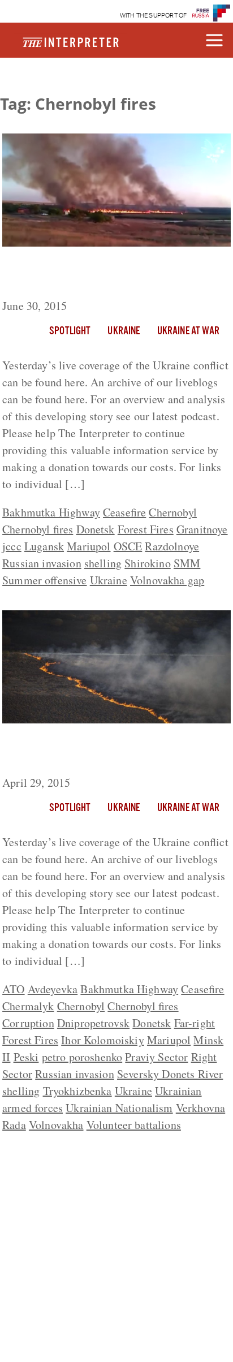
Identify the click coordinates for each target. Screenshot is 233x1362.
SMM (187, 563)
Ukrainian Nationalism (119, 1107)
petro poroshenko (82, 1056)
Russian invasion (41, 563)
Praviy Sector (156, 1056)
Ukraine (123, 331)
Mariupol (88, 546)
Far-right (194, 1023)
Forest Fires (146, 529)
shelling (103, 563)
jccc (11, 546)
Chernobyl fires (37, 529)
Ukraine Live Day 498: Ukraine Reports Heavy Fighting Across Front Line (112, 275)
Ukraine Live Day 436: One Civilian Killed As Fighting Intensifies (101, 751)
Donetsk (95, 529)
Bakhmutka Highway (51, 512)
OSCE (128, 546)
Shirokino (147, 563)
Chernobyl (172, 512)
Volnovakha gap (167, 580)
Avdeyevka (52, 989)
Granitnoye (202, 529)
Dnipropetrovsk (93, 1023)
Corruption (28, 1023)
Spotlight (69, 331)
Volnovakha (56, 1124)
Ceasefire (124, 512)
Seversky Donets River (170, 1073)
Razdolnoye (172, 546)
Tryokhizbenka (77, 1090)
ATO (13, 989)
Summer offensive (44, 580)
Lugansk (44, 546)
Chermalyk (28, 1006)
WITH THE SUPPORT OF (153, 15)
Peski (26, 1056)
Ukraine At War (188, 331)
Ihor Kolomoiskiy (102, 1040)
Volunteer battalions (134, 1124)
